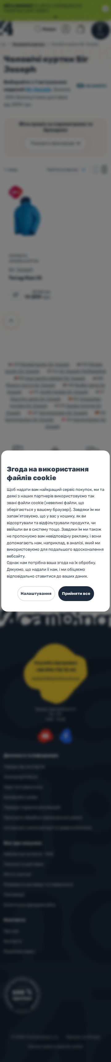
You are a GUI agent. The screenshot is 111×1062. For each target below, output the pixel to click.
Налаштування (36, 593)
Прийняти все (76, 593)
